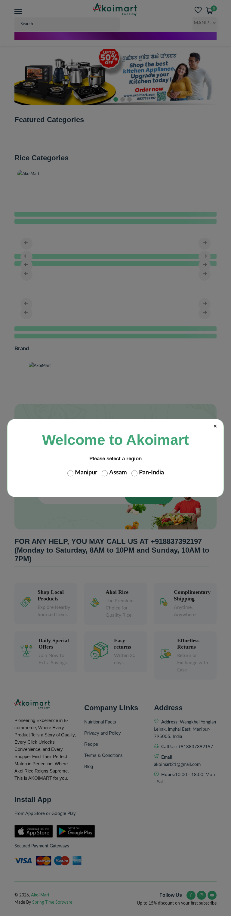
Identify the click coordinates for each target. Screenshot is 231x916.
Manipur (86, 473)
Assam (118, 473)
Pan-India (151, 473)
